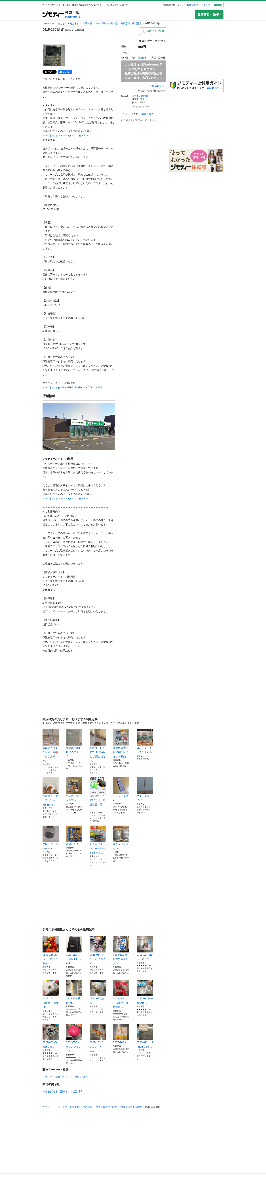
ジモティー (48, 23)
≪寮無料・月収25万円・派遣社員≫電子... (97, 802)
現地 (57, 1077)
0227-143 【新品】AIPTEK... (50, 1003)
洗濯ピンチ (72, 844)
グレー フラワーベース (50, 846)
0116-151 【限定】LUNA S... (73, 959)
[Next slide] (108, 428)
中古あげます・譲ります (56, 1091)
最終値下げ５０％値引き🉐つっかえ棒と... (50, 754)
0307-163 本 (120, 1042)
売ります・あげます (68, 23)
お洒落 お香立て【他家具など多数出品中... (97, 754)
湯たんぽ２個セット (120, 846)
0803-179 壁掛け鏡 (73, 1000)
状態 (84, 1077)
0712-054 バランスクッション (73, 1046)
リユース (48, 1077)
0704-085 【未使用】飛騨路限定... (120, 1003)
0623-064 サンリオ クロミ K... (97, 959)
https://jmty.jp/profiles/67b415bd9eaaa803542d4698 (72, 387)
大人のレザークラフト (73, 798)
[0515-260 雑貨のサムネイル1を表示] (54, 55)
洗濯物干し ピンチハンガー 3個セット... (50, 800)
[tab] (77, 453)
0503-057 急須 (97, 1000)
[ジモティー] (53, 14)
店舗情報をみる (158, 86)
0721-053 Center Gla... (50, 1044)
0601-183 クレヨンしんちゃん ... (97, 1046)
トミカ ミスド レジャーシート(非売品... (97, 848)
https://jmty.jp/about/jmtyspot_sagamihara (66, 135)
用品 (76, 1077)
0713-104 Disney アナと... (144, 956)
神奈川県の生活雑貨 (106, 23)
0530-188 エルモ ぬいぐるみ (50, 959)
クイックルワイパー (144, 798)
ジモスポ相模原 (140, 96)
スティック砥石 (120, 798)
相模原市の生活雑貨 (131, 23)
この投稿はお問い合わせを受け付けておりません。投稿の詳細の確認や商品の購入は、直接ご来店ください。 (143, 71)
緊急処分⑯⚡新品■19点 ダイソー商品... (121, 752)
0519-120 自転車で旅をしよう (120, 959)
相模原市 (142, 57)
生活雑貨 (87, 23)
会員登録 (218, 5)
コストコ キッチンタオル (144, 750)
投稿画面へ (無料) (209, 14)
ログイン (206, 5)
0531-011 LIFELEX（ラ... (145, 1044)
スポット (67, 1077)
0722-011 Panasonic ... (145, 1000)
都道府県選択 (72, 16)
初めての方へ (193, 5)
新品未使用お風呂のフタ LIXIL (74, 752)
